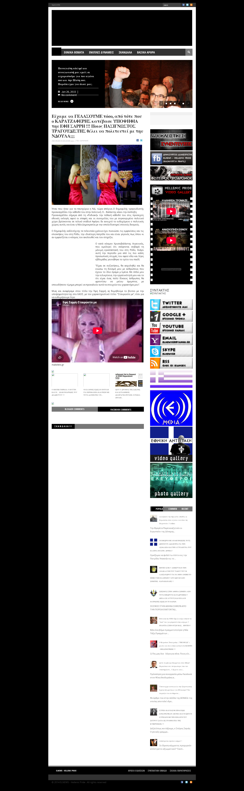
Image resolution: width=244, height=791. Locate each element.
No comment (82, 140)
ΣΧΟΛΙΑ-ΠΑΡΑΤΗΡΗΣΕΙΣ (180, 770)
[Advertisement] (73, 262)
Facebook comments (120, 409)
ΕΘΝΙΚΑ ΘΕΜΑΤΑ (74, 52)
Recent (185, 508)
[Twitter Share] (141, 140)
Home (56, 52)
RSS (191, 5)
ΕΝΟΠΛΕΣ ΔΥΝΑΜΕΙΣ (101, 52)
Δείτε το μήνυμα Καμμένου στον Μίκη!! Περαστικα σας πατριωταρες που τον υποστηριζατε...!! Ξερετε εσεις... (174, 666)
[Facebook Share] (138, 140)
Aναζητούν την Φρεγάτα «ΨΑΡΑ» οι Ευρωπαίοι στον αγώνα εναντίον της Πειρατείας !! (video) (173, 520)
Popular (158, 511)
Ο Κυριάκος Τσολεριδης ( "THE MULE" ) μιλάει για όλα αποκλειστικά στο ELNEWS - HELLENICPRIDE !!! (175, 645)
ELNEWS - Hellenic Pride (66, 770)
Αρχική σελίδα (56, 5)
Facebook (183, 5)
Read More (63, 102)
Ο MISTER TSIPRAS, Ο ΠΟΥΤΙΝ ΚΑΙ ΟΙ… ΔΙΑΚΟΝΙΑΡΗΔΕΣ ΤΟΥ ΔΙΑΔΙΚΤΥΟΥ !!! (64, 392)
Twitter (187, 5)
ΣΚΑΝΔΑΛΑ (125, 52)
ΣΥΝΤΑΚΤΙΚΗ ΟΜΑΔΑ (157, 770)
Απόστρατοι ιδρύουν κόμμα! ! (170, 741)
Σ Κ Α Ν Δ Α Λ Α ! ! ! (63, 426)
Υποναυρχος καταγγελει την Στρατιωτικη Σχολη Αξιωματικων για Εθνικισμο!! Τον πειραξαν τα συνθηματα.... (175, 689)
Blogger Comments (74, 409)
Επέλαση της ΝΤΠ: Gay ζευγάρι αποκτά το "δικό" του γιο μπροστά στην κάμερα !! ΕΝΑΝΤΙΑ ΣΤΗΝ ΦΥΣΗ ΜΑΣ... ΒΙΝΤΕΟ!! (175, 622)
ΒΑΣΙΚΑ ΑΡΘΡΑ (146, 52)
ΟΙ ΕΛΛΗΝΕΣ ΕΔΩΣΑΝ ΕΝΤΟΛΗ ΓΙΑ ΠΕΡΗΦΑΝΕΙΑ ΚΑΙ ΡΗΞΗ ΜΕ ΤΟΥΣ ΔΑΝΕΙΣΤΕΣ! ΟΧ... (96, 392)
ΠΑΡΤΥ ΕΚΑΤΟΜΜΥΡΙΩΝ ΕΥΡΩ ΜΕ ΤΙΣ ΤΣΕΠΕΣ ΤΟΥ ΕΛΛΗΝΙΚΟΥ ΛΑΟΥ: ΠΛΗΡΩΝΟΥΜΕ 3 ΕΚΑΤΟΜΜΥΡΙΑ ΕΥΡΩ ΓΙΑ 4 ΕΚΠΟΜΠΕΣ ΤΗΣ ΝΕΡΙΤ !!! (102, 433)
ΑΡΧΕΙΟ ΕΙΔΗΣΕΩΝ (136, 770)
